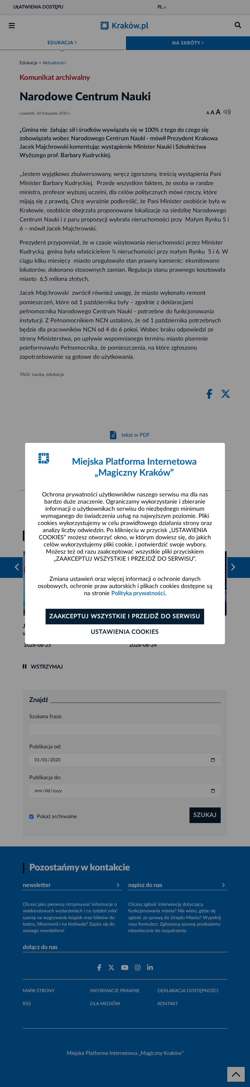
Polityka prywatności (138, 593)
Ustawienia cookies (125, 632)
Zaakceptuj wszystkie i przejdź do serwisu (124, 616)
